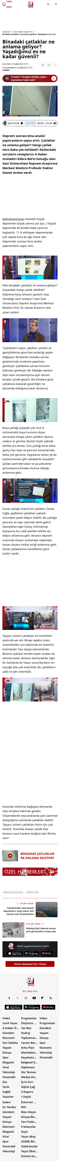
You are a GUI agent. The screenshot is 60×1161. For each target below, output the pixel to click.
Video (6, 1018)
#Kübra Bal (32, 892)
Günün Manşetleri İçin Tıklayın (30, 964)
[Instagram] (26, 998)
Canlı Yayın (9, 1023)
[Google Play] (31, 953)
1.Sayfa (26, 1096)
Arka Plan (27, 1047)
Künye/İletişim (30, 1117)
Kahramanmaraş (13, 219)
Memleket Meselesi (30, 1052)
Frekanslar (28, 1127)
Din (4, 1082)
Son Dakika (10, 1043)
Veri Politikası (30, 1122)
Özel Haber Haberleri (23, 32)
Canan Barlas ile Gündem (30, 1043)
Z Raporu (27, 1092)
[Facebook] (9, 998)
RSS (23, 1107)
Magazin (8, 1062)
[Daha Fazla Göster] (55, 65)
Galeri (6, 1102)
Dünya (6, 1052)
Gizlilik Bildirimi (30, 1141)
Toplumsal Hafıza (30, 1038)
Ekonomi (8, 1038)
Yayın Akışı (28, 1136)
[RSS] (51, 998)
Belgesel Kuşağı (30, 1062)
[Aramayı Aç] (48, 4)
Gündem (8, 1033)
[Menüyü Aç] (56, 4)
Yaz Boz (26, 1028)
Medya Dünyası (30, 1077)
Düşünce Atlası (30, 1023)
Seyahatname (30, 1057)
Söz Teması (28, 1072)
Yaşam (7, 1047)
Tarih (5, 1087)
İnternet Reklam (30, 1102)
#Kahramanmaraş (13, 892)
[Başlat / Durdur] (22, 123)
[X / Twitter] (17, 998)
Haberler (6, 32)
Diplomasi (28, 1067)
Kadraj (25, 1033)
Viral (5, 1067)
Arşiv (24, 1131)
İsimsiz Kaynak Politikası (30, 1156)
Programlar (29, 1018)
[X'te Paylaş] (42, 65)
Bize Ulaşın (28, 1112)
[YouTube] (34, 998)
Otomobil (8, 1077)
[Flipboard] (42, 998)
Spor (5, 1057)
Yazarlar (8, 1096)
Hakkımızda (29, 1146)
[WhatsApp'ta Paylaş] (48, 65)
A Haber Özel (11, 1028)
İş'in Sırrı (27, 1082)
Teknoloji (8, 1072)
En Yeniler (9, 1107)
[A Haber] (30, 4)
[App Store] (15, 953)
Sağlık (6, 1092)
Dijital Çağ (28, 1087)
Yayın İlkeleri (30, 1151)
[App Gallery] (47, 953)
